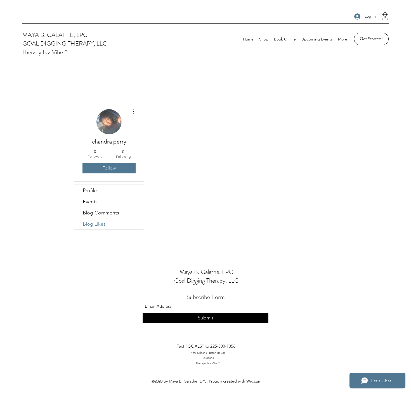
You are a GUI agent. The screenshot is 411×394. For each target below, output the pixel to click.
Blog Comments (101, 213)
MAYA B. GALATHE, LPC (55, 34)
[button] (385, 16)
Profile (90, 190)
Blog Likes (94, 224)
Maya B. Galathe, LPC (206, 272)
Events (90, 202)
